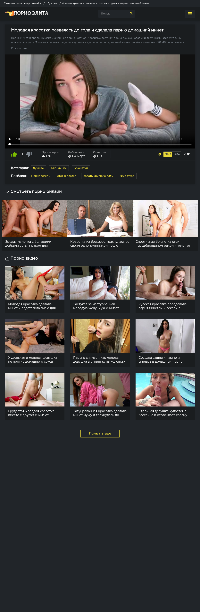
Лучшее (38, 168)
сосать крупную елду (98, 176)
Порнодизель (40, 176)
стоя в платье (66, 176)
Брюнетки (81, 168)
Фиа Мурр (127, 176)
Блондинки (59, 168)
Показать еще (100, 433)
